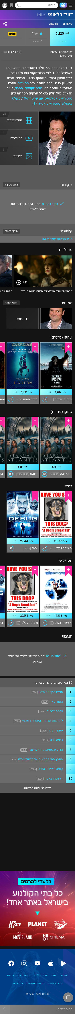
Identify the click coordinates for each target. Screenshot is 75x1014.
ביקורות (67, 24)
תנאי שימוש (55, 983)
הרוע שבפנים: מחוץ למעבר (46, 749)
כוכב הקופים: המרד (29, 88)
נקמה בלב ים (55, 711)
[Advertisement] (37, 171)
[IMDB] (12, 33)
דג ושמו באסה (54, 778)
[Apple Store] (50, 963)
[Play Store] (63, 963)
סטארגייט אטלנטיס (58, 98)
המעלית (23, 83)
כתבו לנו (18, 983)
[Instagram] (24, 963)
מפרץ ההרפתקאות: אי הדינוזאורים (40, 759)
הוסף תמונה (11, 303)
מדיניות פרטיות (35, 983)
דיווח (54, 975)
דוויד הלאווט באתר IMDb (57, 239)
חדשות (53, 24)
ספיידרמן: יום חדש (51, 692)
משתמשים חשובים (18, 975)
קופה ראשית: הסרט (50, 769)
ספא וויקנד (56, 730)
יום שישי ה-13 (32, 98)
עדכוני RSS (41, 975)
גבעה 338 (56, 740)
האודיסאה (56, 701)
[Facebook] (11, 963)
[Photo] (56, 318)
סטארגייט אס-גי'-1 (46, 103)
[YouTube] (37, 963)
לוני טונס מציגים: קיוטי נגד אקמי (42, 721)
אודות (64, 975)
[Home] (62, 5)
